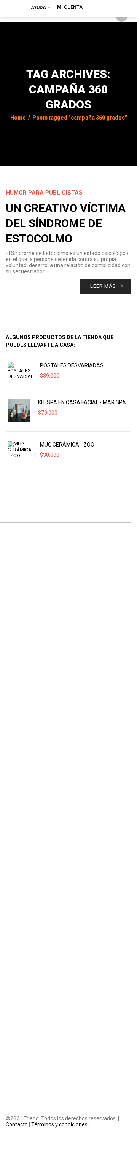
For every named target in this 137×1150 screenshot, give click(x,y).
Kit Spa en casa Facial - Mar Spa (82, 402)
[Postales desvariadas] (20, 370)
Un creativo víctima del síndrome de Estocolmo (66, 223)
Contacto (17, 1124)
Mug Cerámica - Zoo (67, 445)
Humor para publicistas (44, 192)
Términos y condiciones (59, 1124)
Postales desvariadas (72, 365)
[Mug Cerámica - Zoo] (20, 450)
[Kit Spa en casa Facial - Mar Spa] (19, 410)
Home (18, 118)
